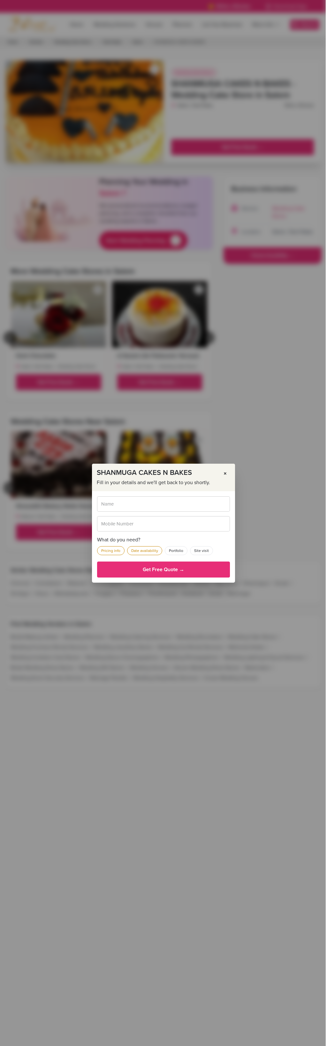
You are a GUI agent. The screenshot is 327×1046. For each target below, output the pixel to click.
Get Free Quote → (163, 569)
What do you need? (118, 540)
